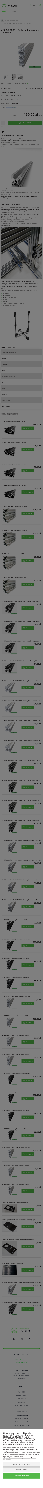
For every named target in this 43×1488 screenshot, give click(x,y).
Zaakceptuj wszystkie (21, 1475)
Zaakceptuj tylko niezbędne (21, 1464)
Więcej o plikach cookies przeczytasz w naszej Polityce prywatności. (19, 1459)
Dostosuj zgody (21, 1469)
